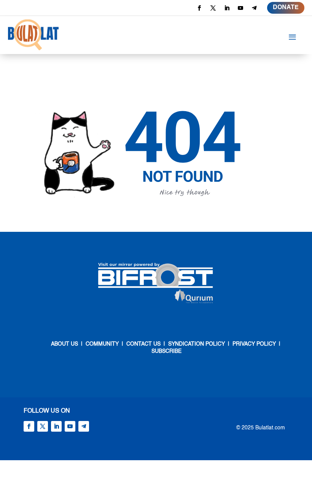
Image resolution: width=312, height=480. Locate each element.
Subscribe (166, 351)
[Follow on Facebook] (199, 8)
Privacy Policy (254, 344)
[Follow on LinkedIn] (226, 8)
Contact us (143, 344)
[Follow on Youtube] (240, 8)
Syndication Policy (196, 344)
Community (102, 344)
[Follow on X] (213, 8)
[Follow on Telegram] (254, 8)
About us (64, 344)
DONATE (286, 8)
